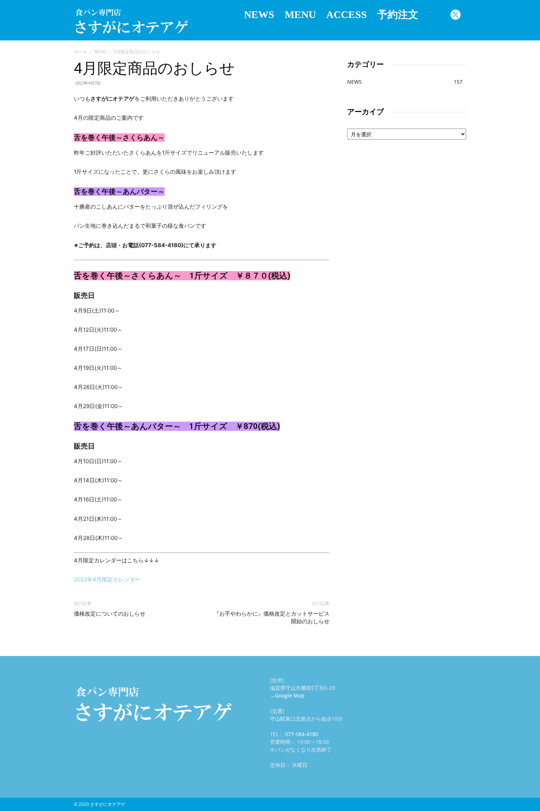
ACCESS (346, 14)
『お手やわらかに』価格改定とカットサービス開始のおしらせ (272, 617)
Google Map (290, 695)
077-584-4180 (301, 734)
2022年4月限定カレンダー (107, 579)
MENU (300, 14)
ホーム (80, 51)
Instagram (434, 14)
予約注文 (397, 14)
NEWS (259, 14)
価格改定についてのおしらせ (109, 613)
